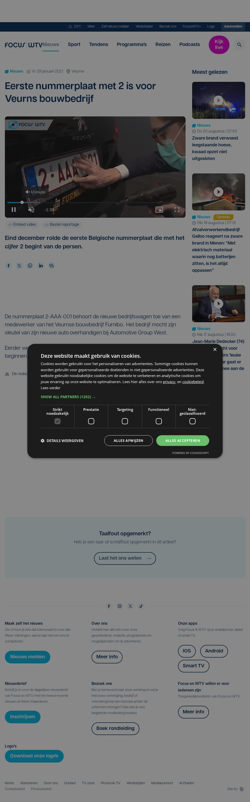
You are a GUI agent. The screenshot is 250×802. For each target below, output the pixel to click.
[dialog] (125, 401)
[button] (125, 397)
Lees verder (50, 387)
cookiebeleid (193, 381)
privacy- (169, 381)
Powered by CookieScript (190, 453)
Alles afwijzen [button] (128, 440)
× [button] (215, 349)
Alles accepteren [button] (183, 440)
